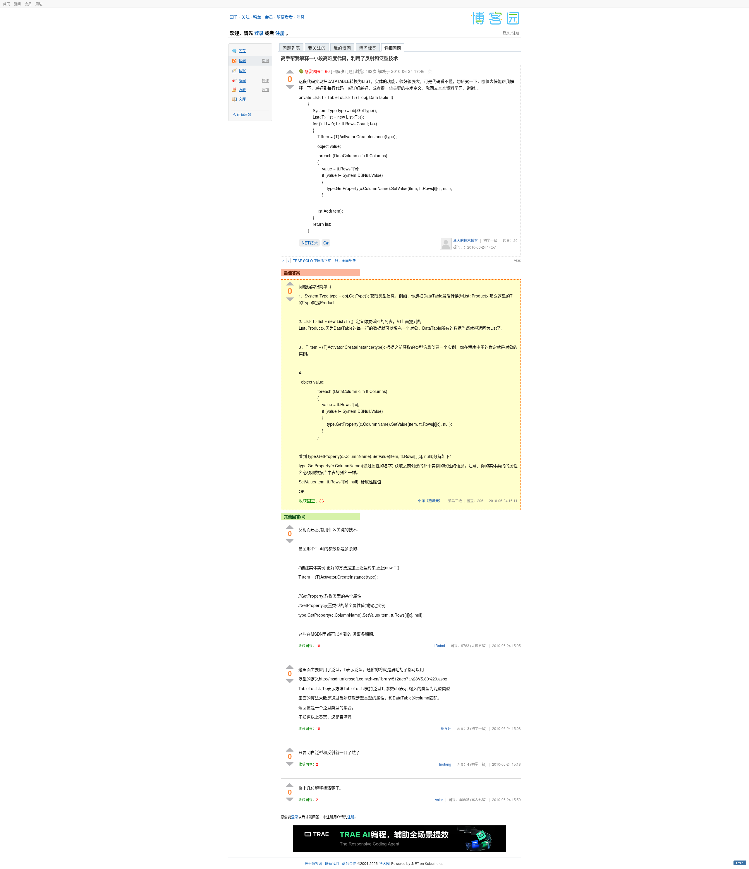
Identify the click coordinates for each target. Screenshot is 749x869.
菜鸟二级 (455, 500)
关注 (245, 17)
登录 (259, 33)
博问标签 (368, 48)
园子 (234, 17)
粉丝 (257, 17)
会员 (28, 3)
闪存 (242, 50)
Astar (439, 799)
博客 (242, 70)
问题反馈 (244, 114)
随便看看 (284, 17)
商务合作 (349, 863)
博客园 (384, 863)
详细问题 (392, 48)
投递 (265, 80)
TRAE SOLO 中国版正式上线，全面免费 (324, 260)
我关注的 (317, 48)
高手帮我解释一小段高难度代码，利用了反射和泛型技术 (339, 58)
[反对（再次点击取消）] (290, 87)
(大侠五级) (478, 645)
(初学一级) (478, 728)
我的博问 (342, 48)
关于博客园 (313, 863)
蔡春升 (446, 728)
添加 (265, 89)
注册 (280, 33)
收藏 (242, 89)
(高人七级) (478, 799)
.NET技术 (309, 243)
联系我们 (332, 863)
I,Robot (439, 645)
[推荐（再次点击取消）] (290, 72)
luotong (445, 764)
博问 (242, 60)
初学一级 (490, 240)
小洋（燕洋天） (430, 500)
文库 (242, 98)
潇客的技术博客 (465, 240)
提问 (265, 60)
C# (326, 243)
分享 (517, 260)
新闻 (17, 3)
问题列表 (291, 48)
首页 (6, 3)
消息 (300, 17)
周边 (38, 3)
